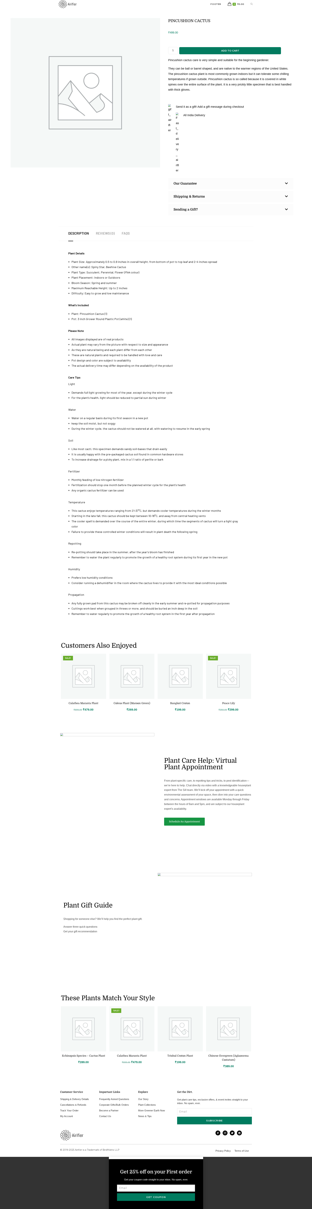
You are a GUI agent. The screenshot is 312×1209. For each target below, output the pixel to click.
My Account (66, 1116)
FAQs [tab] (126, 233)
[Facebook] (217, 1133)
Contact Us (105, 1116)
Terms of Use (241, 1150)
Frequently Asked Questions (114, 1099)
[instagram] (225, 1133)
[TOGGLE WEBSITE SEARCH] (251, 4)
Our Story (143, 1099)
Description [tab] (78, 233)
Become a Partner (108, 1110)
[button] (156, 1158)
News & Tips (145, 1116)
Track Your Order (69, 1110)
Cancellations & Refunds (73, 1104)
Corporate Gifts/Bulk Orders (114, 1104)
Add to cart (230, 50)
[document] (156, 1183)
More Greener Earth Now (151, 1110)
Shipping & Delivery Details (74, 1099)
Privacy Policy (223, 1150)
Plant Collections (147, 1104)
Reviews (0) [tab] (105, 233)
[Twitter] (232, 1133)
